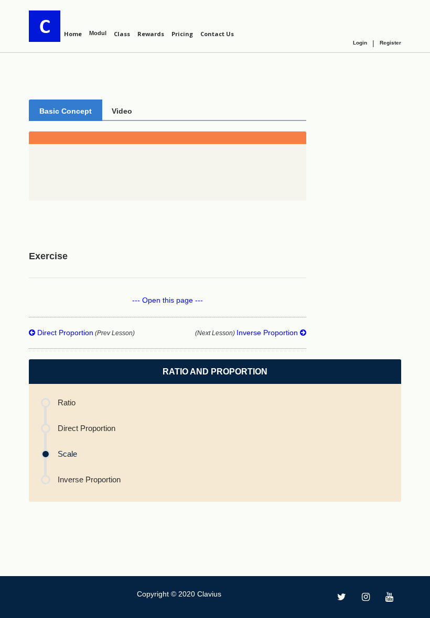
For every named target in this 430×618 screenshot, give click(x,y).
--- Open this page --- (167, 300)
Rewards (150, 34)
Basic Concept (65, 111)
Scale (67, 453)
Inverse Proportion (247, 332)
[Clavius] (44, 26)
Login (360, 43)
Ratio (67, 402)
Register (390, 43)
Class (122, 34)
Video (122, 111)
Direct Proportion (85, 332)
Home (73, 34)
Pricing (182, 34)
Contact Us (217, 34)
